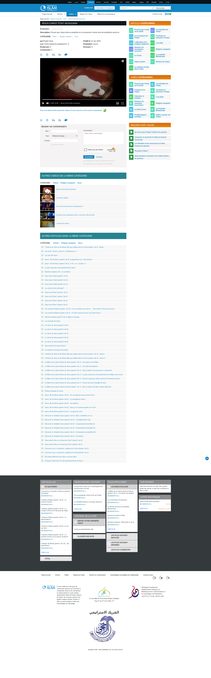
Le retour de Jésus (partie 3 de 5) (56, 333)
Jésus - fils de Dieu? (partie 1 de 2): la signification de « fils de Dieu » (69, 259)
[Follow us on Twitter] (161, 578)
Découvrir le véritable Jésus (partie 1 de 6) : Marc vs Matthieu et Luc (68, 415)
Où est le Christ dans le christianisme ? (69, 206)
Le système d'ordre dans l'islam (141, 68)
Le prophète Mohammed (160, 55)
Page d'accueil (47, 14)
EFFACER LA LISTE (164, 508)
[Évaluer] (41, 54)
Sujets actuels (139, 62)
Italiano (134, 2)
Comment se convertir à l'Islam (162, 91)
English (70, 2)
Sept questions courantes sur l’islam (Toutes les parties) (152, 157)
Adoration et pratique (139, 97)
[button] (123, 61)
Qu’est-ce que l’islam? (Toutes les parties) (151, 132)
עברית (167, 2)
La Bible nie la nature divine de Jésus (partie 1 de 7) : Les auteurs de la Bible (71, 362)
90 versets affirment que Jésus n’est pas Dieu (61, 457)
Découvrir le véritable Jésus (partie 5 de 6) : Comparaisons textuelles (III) (70, 432)
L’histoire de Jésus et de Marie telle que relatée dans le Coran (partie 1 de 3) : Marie (74, 247)
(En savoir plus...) (47, 495)
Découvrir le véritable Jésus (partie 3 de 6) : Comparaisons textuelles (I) (70, 424)
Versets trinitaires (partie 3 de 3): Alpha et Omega (62, 317)
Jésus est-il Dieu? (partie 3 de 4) (56, 300)
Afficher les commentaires (106, 14)
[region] (83, 82)
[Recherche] (153, 8)
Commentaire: (88, 130)
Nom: (47, 131)
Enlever (168, 504)
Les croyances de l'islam (141, 37)
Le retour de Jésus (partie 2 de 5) (56, 329)
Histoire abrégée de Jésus (54, 391)
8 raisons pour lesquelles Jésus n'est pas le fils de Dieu (75, 215)
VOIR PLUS (45, 552)
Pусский (106, 2)
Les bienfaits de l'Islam (162, 84)
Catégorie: (45, 36)
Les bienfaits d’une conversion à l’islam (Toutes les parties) (150, 144)
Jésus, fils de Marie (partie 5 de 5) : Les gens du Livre (63, 411)
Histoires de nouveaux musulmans (139, 103)
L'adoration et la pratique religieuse (141, 43)
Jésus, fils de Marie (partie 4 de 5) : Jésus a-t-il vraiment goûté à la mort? (70, 407)
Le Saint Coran (140, 109)
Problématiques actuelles (140, 116)
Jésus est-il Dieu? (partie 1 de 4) (56, 292)
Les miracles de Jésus (52, 321)
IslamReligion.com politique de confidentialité (124, 575)
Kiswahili (154, 2)
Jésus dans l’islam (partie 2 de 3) (56, 280)
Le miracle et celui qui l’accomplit (56, 350)
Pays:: (48, 136)
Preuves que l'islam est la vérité (141, 30)
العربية (76, 2)
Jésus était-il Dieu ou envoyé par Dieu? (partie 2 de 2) (63, 444)
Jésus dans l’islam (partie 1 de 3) (56, 276)
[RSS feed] (168, 578)
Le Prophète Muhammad (160, 109)
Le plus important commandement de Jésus (60, 268)
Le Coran (137, 55)
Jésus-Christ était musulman (66, 189)
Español (83, 2)
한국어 (161, 2)
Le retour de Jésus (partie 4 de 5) (56, 337)
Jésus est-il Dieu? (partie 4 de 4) (56, 304)
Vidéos (71, 14)
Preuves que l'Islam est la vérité (141, 84)
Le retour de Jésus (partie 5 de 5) (56, 342)
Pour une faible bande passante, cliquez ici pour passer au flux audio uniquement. (71, 110)
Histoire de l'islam (163, 62)
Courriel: (47, 140)
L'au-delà (159, 43)
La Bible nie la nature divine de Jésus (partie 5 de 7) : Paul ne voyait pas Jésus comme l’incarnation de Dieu (82, 378)
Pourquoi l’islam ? (142, 151)
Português (114, 2)
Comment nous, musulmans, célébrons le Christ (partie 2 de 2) (67, 452)
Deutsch (98, 2)
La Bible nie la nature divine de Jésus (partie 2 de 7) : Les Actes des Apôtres (71, 366)
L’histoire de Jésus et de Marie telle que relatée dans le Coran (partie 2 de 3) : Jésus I (75, 354)
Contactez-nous (157, 14)
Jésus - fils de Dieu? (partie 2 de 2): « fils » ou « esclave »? (65, 263)
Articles (60, 14)
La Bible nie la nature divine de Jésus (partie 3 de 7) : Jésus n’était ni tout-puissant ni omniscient (78, 370)
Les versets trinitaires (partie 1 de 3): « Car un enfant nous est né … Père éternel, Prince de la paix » (80, 309)
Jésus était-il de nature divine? (55, 346)
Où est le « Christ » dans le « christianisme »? (61, 251)
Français (90, 2)
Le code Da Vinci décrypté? (54, 288)
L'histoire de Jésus (62, 223)
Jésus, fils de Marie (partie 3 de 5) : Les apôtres (61, 403)
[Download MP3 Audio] (53, 54)
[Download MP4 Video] (59, 54)
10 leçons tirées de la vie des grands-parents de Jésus (64, 461)
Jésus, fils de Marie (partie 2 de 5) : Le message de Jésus (65, 399)
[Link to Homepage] (48, 8)
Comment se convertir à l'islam (162, 37)
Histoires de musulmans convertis (139, 49)
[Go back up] (207, 458)
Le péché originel (62, 198)
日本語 (127, 2)
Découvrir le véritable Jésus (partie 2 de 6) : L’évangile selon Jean (68, 420)
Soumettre (89, 157)
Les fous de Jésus (51, 255)
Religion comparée (56, 19)
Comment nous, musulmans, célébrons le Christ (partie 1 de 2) (67, 448)
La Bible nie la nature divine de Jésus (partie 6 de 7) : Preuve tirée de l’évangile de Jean (75, 383)
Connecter (88, 8)
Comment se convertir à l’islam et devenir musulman (150, 138)
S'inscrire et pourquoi (104, 8)
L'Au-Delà (159, 97)
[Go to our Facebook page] (154, 578)
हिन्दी (147, 2)
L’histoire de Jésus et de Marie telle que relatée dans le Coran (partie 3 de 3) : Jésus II (75, 358)
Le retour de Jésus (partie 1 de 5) (56, 325)
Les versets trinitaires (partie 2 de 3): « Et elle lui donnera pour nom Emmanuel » (73, 313)
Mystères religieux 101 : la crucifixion (57, 272)
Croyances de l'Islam (139, 91)
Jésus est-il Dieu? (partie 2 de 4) (56, 296)
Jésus (65, 19)
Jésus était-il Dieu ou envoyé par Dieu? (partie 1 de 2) (63, 440)
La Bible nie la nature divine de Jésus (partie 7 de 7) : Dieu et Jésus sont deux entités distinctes (78, 387)
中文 (121, 2)
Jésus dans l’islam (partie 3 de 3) (56, 284)
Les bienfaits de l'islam (162, 30)
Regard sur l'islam (86, 14)
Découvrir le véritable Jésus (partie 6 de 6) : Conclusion (64, 436)
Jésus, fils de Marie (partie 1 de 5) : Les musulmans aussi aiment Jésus (70, 395)
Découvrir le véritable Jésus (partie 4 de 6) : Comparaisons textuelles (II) (70, 428)
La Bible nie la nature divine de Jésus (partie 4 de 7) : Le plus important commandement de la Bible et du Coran (84, 374)
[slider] (83, 99)
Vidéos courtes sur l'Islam (163, 116)
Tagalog (141, 2)
